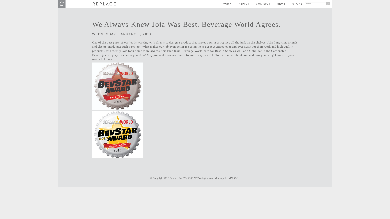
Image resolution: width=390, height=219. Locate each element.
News (281, 3)
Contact (263, 3)
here (109, 59)
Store (297, 3)
